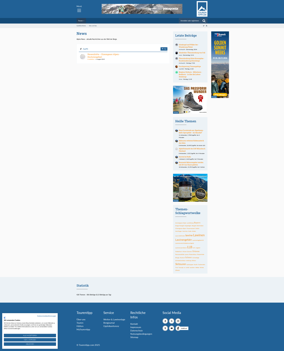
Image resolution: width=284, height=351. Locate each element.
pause (186, 254)
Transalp (180, 267)
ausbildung (190, 223)
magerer (198, 248)
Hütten (194, 231)
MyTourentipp (83, 329)
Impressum (135, 327)
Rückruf (182, 257)
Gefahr (197, 228)
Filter (165, 49)
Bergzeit (194, 225)
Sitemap (134, 337)
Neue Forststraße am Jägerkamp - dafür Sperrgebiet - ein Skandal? (191, 131)
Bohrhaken (200, 225)
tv (184, 267)
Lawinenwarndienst (181, 248)
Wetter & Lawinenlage (114, 319)
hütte (189, 231)
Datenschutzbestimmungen (46, 316)
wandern (192, 267)
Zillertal (177, 270)
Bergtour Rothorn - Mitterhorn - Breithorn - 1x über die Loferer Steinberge (190, 74)
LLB (189, 247)
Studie (195, 264)
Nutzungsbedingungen (141, 333)
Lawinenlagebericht (198, 240)
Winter (202, 267)
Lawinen (199, 235)
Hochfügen (178, 231)
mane (180, 55)
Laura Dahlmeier (180, 236)
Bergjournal (109, 322)
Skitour (194, 260)
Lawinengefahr (183, 239)
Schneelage (195, 257)
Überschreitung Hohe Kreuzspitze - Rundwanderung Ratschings (191, 59)
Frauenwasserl (191, 228)
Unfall (187, 267)
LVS (194, 248)
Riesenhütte (200, 254)
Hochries (185, 231)
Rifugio (177, 257)
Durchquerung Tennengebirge (190, 66)
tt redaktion (91, 59)
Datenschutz (136, 330)
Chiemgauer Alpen (180, 228)
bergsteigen (188, 225)
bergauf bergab (179, 225)
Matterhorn (178, 251)
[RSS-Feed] (206, 26)
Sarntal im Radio (185, 157)
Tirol (176, 267)
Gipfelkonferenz (111, 326)
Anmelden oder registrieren (189, 21)
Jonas (180, 79)
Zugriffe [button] (85, 49)
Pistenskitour (193, 254)
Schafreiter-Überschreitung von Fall (192, 53)
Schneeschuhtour (180, 260)
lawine (189, 235)
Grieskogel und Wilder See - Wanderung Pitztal (189, 46)
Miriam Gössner (187, 251)
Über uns (81, 319)
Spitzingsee (190, 264)
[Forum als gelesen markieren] (204, 26)
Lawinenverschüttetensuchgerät (184, 243)
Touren (80, 322)
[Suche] (204, 21)
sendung (188, 260)
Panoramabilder (179, 254)
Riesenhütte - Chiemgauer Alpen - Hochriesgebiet (104, 55)
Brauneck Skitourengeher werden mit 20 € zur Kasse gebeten (191, 163)
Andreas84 (182, 49)
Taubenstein (201, 264)
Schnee (188, 257)
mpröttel (181, 69)
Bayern (197, 222)
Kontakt (134, 323)
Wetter (197, 267)
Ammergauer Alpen (180, 223)
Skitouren (180, 264)
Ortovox (195, 251)
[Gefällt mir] (178, 328)
